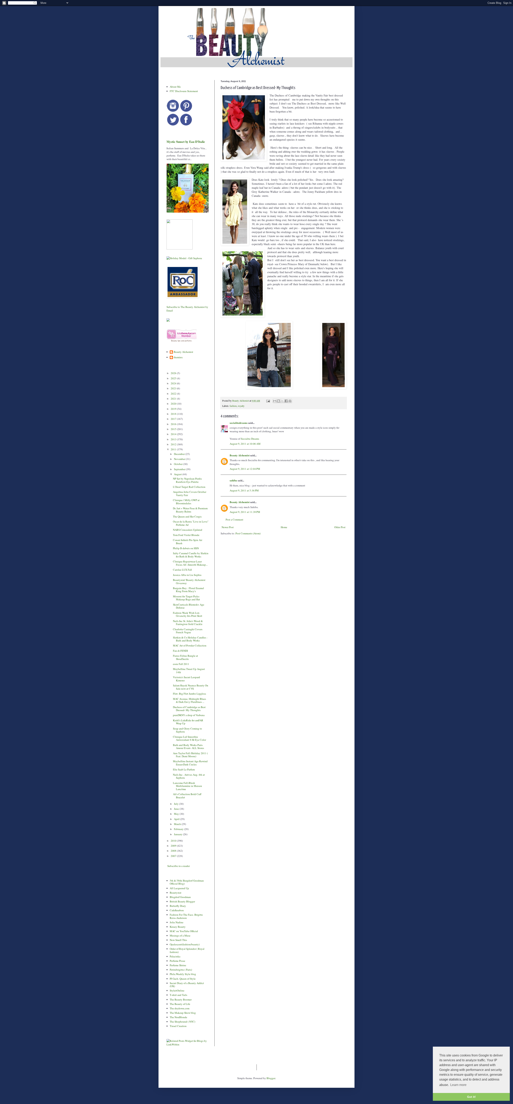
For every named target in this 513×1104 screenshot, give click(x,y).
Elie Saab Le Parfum (184, 769)
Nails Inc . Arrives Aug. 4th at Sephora (189, 776)
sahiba (233, 480)
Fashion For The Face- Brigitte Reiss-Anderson (186, 916)
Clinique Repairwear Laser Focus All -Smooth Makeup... (190, 563)
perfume (188, 341)
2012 (174, 444)
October (178, 464)
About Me (175, 86)
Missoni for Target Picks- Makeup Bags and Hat (186, 598)
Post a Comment (234, 519)
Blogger (271, 1078)
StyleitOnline (177, 990)
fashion (233, 405)
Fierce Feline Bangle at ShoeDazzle (185, 657)
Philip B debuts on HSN (186, 548)
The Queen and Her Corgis (187, 516)
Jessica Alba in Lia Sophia (187, 575)
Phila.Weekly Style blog (183, 974)
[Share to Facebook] (286, 401)
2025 (174, 378)
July (176, 804)
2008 (174, 850)
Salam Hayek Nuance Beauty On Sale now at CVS (190, 687)
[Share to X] (282, 401)
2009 (174, 845)
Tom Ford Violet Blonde (186, 535)
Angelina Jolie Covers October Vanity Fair (189, 493)
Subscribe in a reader (178, 866)
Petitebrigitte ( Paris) (181, 969)
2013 (174, 439)
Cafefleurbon (177, 910)
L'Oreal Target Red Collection (189, 487)
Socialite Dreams (250, 438)
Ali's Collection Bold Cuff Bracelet (187, 795)
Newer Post (228, 527)
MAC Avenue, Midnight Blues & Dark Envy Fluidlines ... (189, 700)
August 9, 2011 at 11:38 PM (245, 512)
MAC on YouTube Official (184, 931)
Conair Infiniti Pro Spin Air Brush (187, 541)
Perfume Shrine (178, 965)
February (179, 829)
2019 (174, 409)
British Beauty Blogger (182, 901)
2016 (174, 424)
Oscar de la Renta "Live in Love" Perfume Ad (190, 523)
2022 (174, 393)
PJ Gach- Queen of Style (183, 978)
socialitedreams (238, 423)
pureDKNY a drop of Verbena (189, 715)
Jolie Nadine (176, 922)
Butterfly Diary (178, 906)
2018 (174, 414)
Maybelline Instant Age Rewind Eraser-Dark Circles (190, 762)
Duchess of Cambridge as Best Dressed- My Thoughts (189, 708)
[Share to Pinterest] (290, 401)
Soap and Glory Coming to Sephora (187, 730)
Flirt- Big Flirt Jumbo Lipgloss (189, 693)
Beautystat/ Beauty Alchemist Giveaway (189, 581)
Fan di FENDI (180, 650)
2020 (174, 403)
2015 (174, 429)
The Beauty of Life (180, 1004)
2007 (174, 856)
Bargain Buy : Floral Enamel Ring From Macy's (188, 589)
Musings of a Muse (180, 935)
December (179, 454)
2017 (174, 419)
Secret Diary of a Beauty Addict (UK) (187, 984)
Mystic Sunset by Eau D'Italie (186, 141)
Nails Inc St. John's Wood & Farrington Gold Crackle (188, 622)
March (178, 824)
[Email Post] (268, 400)
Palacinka (175, 956)
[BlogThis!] (279, 401)
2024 (174, 383)
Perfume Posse (177, 961)
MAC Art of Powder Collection (189, 645)
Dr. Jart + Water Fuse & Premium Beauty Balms (190, 509)
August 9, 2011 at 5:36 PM (244, 490)
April (177, 819)
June (177, 809)
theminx (178, 357)
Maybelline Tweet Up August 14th (189, 670)
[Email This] (275, 401)
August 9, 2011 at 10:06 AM (245, 443)
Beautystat (175, 892)
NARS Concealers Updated (187, 530)
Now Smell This (178, 940)
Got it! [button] (471, 1096)
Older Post (339, 527)
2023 (174, 388)
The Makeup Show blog (183, 1013)
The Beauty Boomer (181, 999)
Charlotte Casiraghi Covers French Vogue (187, 630)
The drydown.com (179, 1008)
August (178, 474)
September (180, 469)
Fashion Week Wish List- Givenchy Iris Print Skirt (187, 614)
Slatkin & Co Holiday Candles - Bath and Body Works (190, 639)
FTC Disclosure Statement (184, 91)
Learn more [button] (458, 1085)
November (180, 459)
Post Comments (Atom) (248, 533)
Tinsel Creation (178, 1026)
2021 (174, 398)
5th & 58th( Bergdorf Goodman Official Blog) (187, 882)
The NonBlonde (178, 1017)
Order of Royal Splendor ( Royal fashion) (187, 950)
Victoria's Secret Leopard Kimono (186, 678)
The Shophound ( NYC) (182, 1021)
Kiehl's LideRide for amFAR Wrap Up (188, 721)
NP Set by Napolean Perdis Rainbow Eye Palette (187, 480)
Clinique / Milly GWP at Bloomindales (186, 501)
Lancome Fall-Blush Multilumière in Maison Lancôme (187, 786)
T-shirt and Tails (178, 995)
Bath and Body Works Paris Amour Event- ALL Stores (188, 746)
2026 (174, 373)
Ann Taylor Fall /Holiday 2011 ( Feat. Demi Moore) (190, 754)
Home (284, 527)
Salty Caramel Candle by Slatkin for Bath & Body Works (190, 554)
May (177, 814)
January (178, 834)
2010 (174, 840)
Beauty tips (176, 341)
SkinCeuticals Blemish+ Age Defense (188, 606)
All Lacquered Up (179, 888)
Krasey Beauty (178, 926)
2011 (174, 449)
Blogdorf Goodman (180, 897)
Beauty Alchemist (239, 455)
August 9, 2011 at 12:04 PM (245, 469)
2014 (174, 434)
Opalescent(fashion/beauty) (185, 944)
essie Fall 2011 (181, 664)
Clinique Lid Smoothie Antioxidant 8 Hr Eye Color (189, 738)
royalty (241, 405)
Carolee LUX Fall (182, 569)
